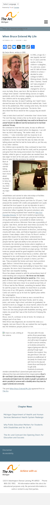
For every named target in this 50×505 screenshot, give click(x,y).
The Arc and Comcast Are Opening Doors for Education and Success (24, 436)
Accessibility (8, 453)
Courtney (19, 40)
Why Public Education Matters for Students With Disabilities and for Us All (23, 426)
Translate (16, 7)
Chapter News (25, 406)
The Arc (5, 391)
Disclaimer (7, 450)
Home (4, 28)
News (8, 28)
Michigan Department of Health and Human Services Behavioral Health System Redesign (23, 415)
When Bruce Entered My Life (20, 389)
